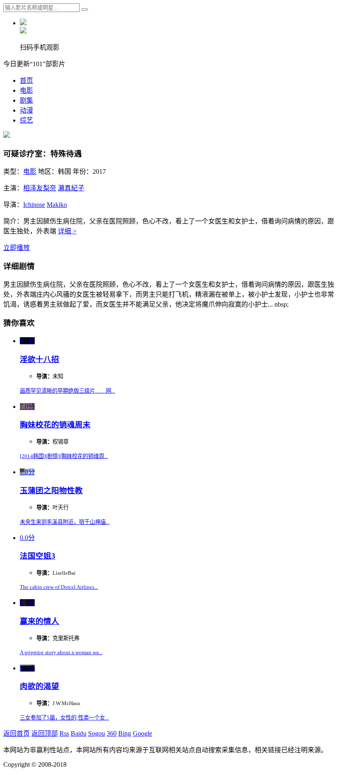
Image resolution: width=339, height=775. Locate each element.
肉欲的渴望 (39, 686)
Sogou (96, 733)
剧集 (26, 100)
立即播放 (16, 247)
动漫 (26, 110)
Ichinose (34, 204)
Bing (124, 733)
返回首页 (16, 733)
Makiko (57, 204)
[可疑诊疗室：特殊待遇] (6, 135)
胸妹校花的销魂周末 (55, 424)
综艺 (26, 120)
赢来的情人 (39, 621)
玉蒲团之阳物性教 (51, 490)
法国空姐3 (37, 556)
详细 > (67, 231)
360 (112, 733)
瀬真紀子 (71, 188)
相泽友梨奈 (39, 188)
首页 (26, 80)
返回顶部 (44, 733)
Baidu (78, 733)
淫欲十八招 (39, 359)
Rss (64, 733)
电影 (26, 90)
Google (142, 733)
